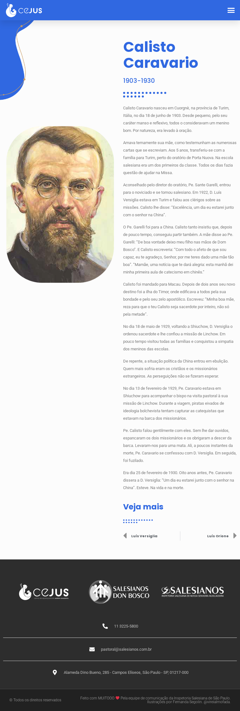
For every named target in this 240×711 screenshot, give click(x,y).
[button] (231, 10)
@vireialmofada (217, 702)
